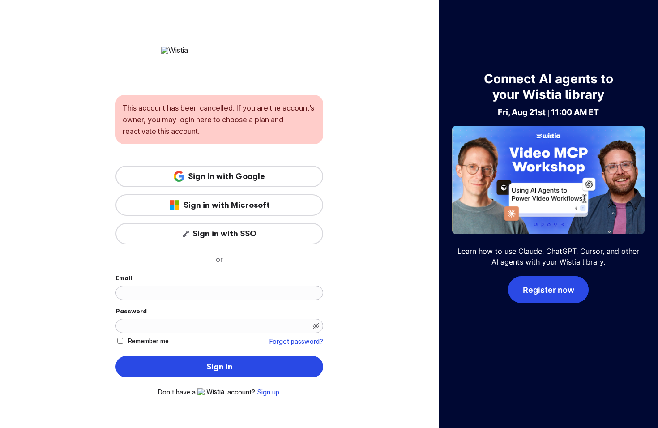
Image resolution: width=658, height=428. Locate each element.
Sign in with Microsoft (227, 205)
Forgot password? (296, 341)
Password (131, 311)
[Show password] (316, 326)
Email (123, 278)
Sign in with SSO (224, 233)
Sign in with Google (226, 176)
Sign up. (269, 392)
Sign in (219, 366)
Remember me (148, 341)
